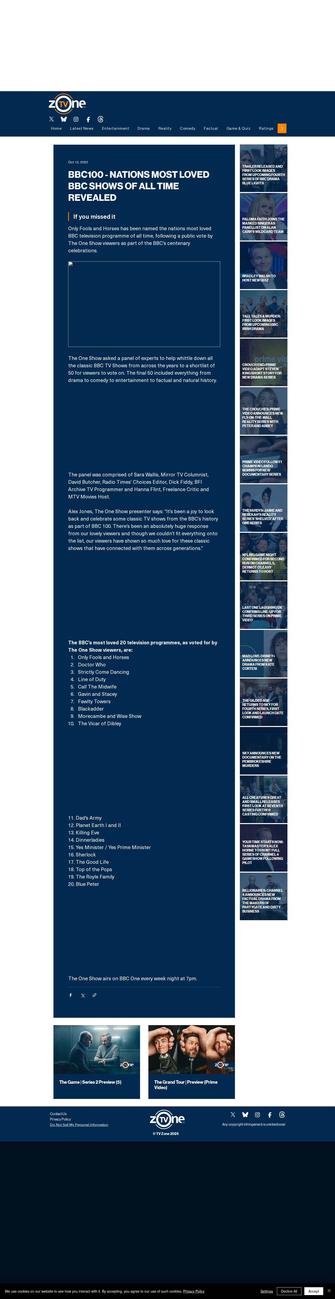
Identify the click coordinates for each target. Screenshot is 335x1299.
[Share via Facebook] (70, 995)
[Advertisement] (89, 11)
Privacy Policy (194, 1291)
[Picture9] (100, 119)
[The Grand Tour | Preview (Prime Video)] (191, 1049)
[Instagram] (76, 119)
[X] (51, 119)
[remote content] (144, 427)
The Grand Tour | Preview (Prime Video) (186, 1085)
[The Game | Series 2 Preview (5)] (96, 1049)
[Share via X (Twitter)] (82, 995)
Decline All (289, 1291)
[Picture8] (64, 119)
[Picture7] (88, 119)
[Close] (329, 1291)
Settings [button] (266, 1291)
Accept (314, 1291)
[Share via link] (94, 995)
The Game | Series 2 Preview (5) (90, 1082)
